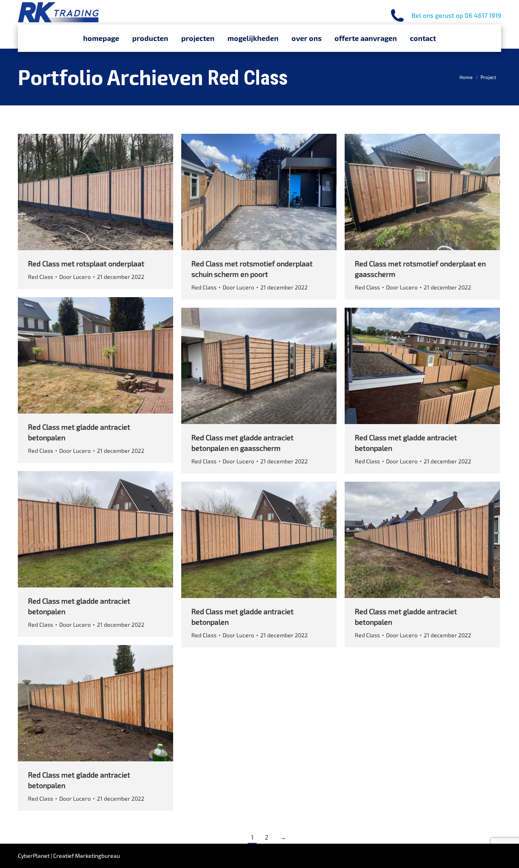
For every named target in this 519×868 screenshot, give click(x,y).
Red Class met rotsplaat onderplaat (86, 263)
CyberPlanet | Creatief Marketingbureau (69, 855)
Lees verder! (107, 192)
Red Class (40, 276)
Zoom (85, 192)
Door (75, 276)
